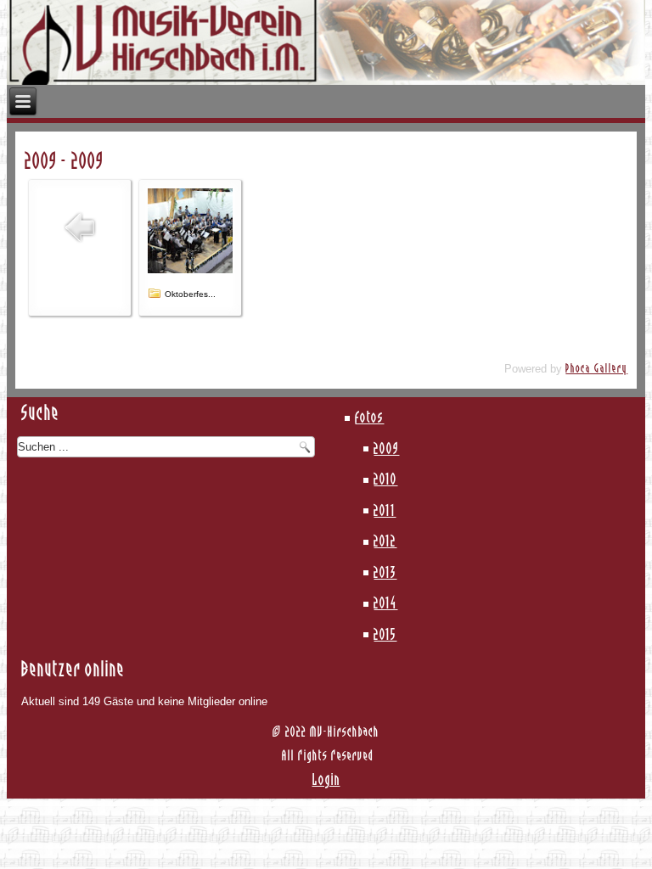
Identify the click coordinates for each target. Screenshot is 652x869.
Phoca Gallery (596, 369)
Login (326, 780)
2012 (385, 542)
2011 (385, 511)
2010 (385, 480)
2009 (386, 449)
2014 (385, 604)
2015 (385, 635)
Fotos (369, 418)
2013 (385, 573)
